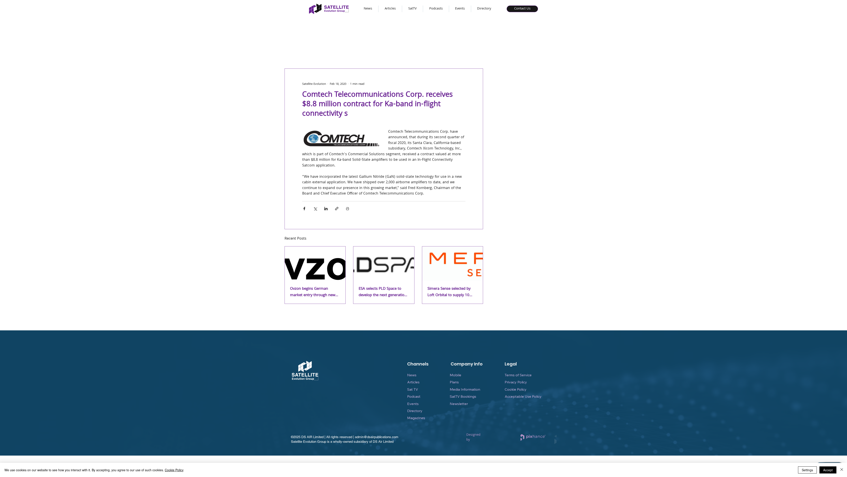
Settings (807, 470)
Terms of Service (518, 375)
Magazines (416, 418)
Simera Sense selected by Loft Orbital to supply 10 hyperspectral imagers (448, 292)
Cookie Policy (516, 389)
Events (413, 403)
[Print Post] (347, 208)
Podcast (413, 396)
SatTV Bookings (463, 396)
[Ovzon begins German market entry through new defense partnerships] (315, 263)
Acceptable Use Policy (523, 396)
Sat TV (412, 389)
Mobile (455, 375)
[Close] (841, 469)
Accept (828, 470)
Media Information (465, 389)
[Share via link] (337, 208)
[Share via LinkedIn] (326, 208)
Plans (454, 382)
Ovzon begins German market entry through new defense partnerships (312, 292)
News (411, 375)
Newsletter (459, 403)
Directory (414, 411)
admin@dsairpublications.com (376, 437)
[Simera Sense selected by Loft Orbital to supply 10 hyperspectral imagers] (452, 263)
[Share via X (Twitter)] (315, 208)
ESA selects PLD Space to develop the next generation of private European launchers (383, 292)
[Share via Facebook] (304, 208)
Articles (413, 382)
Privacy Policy (516, 382)
